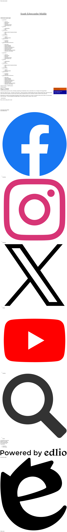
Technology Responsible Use (9, 47)
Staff (5, 29)
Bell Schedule (7, 22)
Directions (6, 23)
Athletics (6, 36)
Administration (7, 28)
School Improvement (8, 24)
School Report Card (8, 25)
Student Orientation (8, 46)
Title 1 (6, 66)
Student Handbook (8, 45)
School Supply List (8, 49)
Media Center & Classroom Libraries (11, 32)
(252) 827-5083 (5, 442)
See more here (3, 98)
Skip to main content (3, 0)
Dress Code (6, 44)
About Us (6, 21)
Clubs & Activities (8, 37)
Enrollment (6, 40)
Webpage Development (8, 48)
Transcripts (6, 41)
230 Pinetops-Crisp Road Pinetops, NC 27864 (4, 441)
